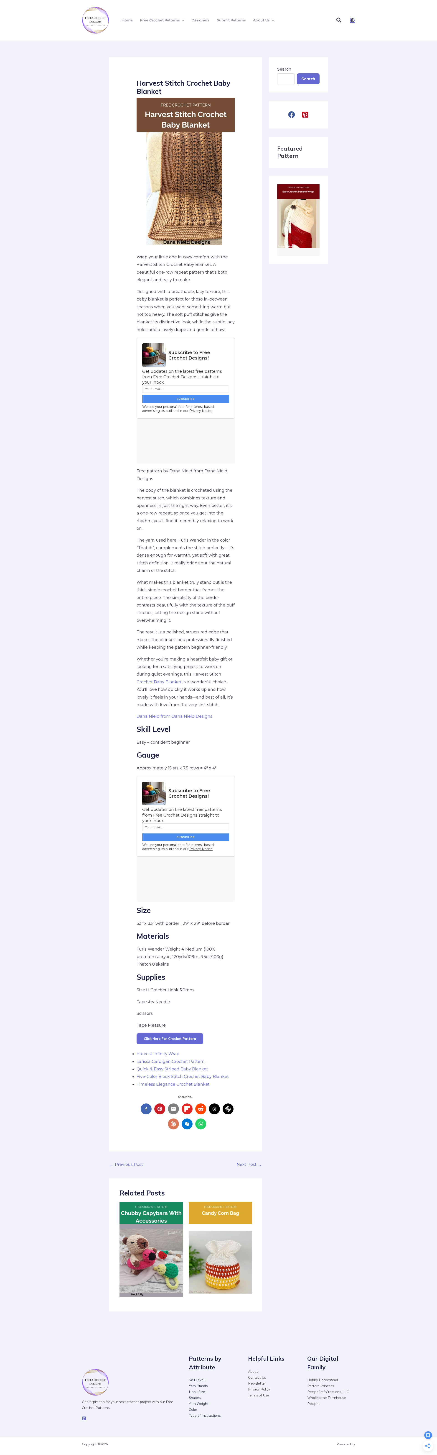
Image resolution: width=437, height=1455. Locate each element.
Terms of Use (258, 1395)
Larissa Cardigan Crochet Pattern (171, 1061)
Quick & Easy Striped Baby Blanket (172, 1069)
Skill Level (196, 1380)
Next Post (249, 1164)
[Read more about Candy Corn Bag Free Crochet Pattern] (220, 1249)
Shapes (195, 1398)
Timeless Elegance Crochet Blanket (173, 1084)
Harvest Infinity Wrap (158, 1053)
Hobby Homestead (322, 1380)
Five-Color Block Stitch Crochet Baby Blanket (183, 1076)
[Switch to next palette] (352, 20)
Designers (200, 20)
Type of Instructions (205, 1416)
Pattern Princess (320, 1386)
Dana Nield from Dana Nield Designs (174, 716)
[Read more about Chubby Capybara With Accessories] (151, 1249)
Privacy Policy (259, 1389)
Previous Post (126, 1164)
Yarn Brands (198, 1386)
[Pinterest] (84, 1418)
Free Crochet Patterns (160, 20)
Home (127, 20)
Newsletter (257, 1383)
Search (284, 69)
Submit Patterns (231, 20)
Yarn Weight (198, 1404)
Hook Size (197, 1392)
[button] (182, 20)
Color (193, 1410)
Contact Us (257, 1377)
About (253, 1372)
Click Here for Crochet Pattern (170, 1038)
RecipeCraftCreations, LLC (328, 1392)
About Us (261, 20)
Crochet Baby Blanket (159, 681)
